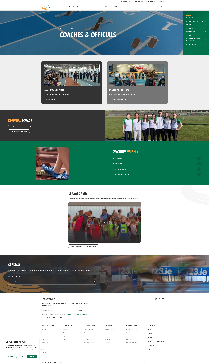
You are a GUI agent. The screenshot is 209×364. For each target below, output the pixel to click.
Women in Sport (109, 339)
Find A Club (65, 329)
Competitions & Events (47, 325)
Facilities (65, 339)
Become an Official (14, 276)
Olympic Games (130, 332)
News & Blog (151, 333)
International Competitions (132, 329)
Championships (45, 336)
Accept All (32, 356)
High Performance (131, 325)
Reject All (21, 356)
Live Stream (44, 329)
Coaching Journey (88, 329)
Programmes (108, 332)
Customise (10, 356)
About (149, 329)
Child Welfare (151, 325)
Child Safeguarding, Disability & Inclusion (145, 1)
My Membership (126, 1)
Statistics (43, 352)
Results (43, 339)
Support (150, 337)
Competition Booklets (46, 345)
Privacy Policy (70, 314)
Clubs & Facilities (68, 325)
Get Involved (109, 325)
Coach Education (118, 163)
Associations (44, 342)
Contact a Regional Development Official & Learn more (83, 246)
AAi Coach (86, 336)
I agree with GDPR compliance (53, 317)
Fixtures (43, 332)
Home (61, 29)
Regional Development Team (70, 336)
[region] (21, 349)
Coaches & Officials (71, 29)
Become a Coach (118, 158)
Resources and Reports (89, 342)
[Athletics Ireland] (46, 6)
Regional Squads (88, 339)
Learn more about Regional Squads (19, 131)
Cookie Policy (151, 353)
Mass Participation (109, 329)
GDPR (149, 349)
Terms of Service (80, 314)
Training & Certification (15, 282)
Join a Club (161, 1)
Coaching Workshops (119, 169)
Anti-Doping (129, 339)
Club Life (65, 332)
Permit (43, 355)
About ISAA (108, 336)
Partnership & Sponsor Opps (156, 341)
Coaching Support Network (121, 174)
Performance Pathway (131, 342)
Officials (86, 332)
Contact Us (151, 345)
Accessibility (163, 363)
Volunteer (107, 342)
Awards (43, 349)
